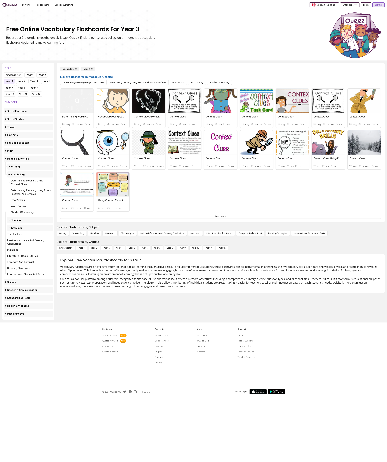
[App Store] (258, 391)
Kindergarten (13, 74)
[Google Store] (276, 391)
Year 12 (36, 94)
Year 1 (29, 74)
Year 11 (23, 94)
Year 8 (21, 87)
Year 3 (9, 81)
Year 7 (9, 87)
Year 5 (34, 81)
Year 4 (21, 81)
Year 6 (46, 81)
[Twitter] (124, 391)
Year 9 (34, 87)
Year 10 (10, 94)
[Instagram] (135, 391)
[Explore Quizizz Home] (9, 5)
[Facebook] (130, 391)
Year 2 (42, 74)
